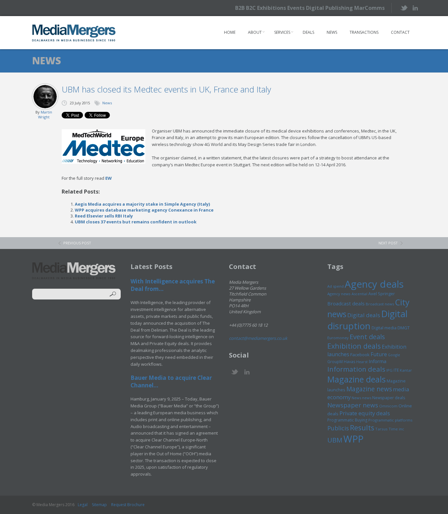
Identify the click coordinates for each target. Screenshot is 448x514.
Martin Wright (45, 114)
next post (388, 242)
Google (394, 355)
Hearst (362, 361)
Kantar (406, 370)
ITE (396, 370)
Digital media (384, 328)
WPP (353, 438)
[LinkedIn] (415, 7)
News (332, 32)
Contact (400, 32)
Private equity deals (364, 413)
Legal (83, 504)
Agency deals (374, 284)
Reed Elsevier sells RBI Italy (104, 216)
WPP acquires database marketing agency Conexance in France (144, 210)
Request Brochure (128, 504)
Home (229, 32)
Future (379, 354)
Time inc (396, 428)
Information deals (356, 369)
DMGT (403, 328)
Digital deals (363, 315)
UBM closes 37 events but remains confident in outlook (135, 222)
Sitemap (99, 504)
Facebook (360, 355)
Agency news (339, 293)
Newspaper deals (388, 398)
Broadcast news (380, 303)
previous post (77, 242)
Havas (349, 361)
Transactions (364, 32)
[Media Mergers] (74, 32)
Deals (308, 32)
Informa (377, 361)
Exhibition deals (354, 346)
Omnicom (388, 405)
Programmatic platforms (390, 420)
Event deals (367, 336)
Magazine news (369, 389)
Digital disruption (367, 320)
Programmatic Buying (347, 420)
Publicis (338, 428)
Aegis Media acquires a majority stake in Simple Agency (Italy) (142, 204)
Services (282, 32)
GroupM (335, 361)
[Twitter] (403, 7)
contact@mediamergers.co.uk (258, 338)
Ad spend (335, 286)
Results (362, 427)
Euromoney (338, 337)
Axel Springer (381, 294)
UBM (334, 439)
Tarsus (381, 428)
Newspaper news (352, 405)
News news (361, 397)
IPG (389, 370)
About (255, 32)
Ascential (359, 293)
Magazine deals (356, 379)
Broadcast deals (346, 303)
